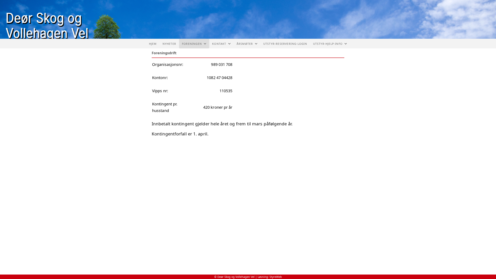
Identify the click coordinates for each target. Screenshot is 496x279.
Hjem (153, 44)
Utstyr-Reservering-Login (285, 44)
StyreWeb (276, 277)
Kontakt (219, 44)
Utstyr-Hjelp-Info (328, 44)
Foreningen (192, 44)
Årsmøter (245, 44)
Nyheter (169, 44)
